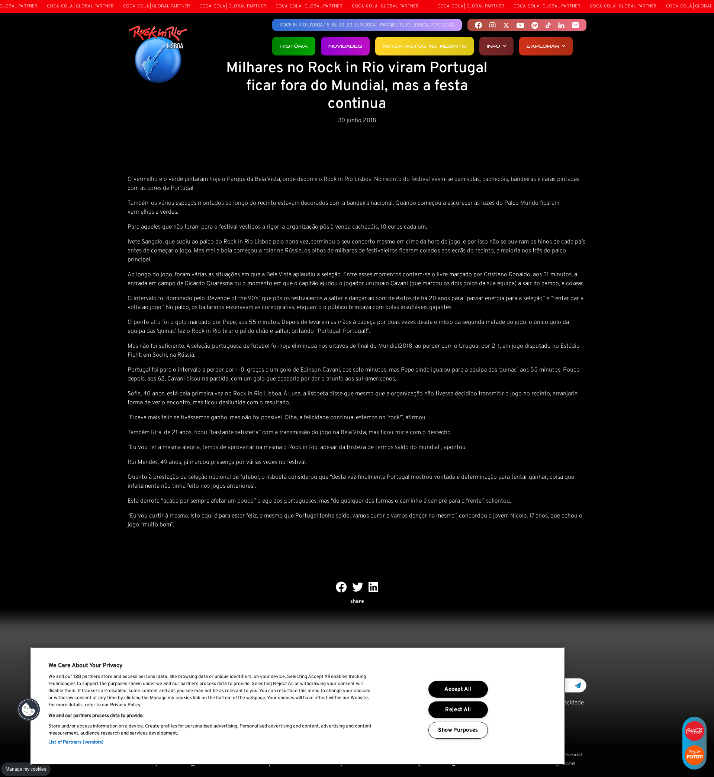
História (294, 46)
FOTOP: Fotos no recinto (424, 46)
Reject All (458, 709)
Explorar (543, 46)
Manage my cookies (26, 769)
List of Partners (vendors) (76, 742)
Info (493, 46)
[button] (29, 710)
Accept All (458, 689)
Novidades (345, 46)
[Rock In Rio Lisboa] (158, 55)
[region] (297, 706)
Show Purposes (458, 729)
